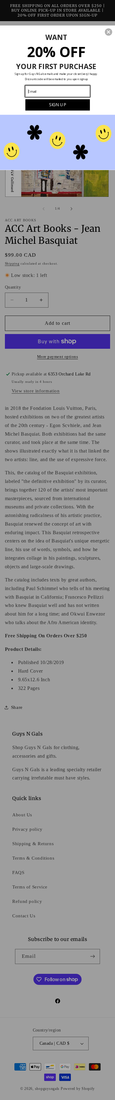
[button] (108, 32)
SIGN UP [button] (57, 104)
